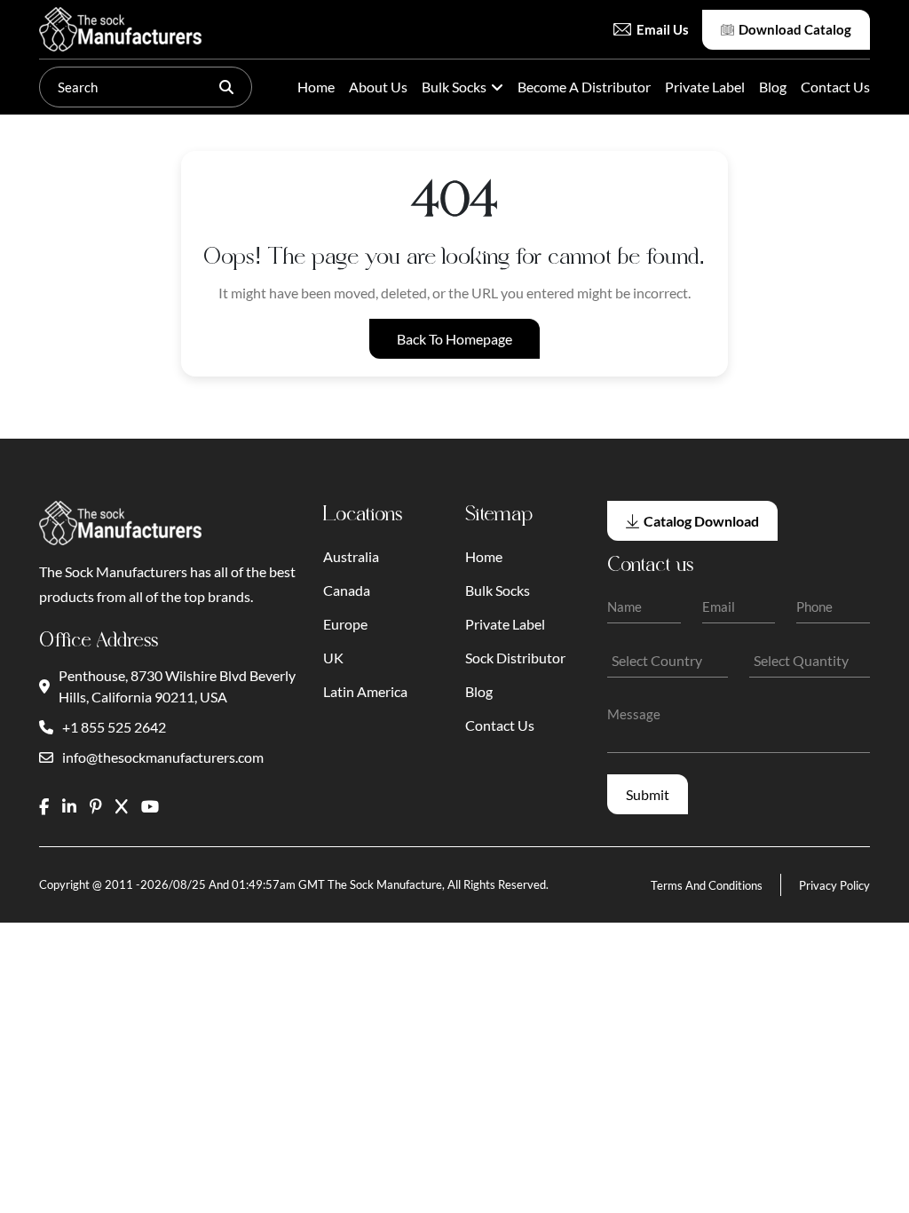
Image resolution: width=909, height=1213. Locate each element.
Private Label (705, 86)
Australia (351, 556)
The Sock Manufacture (385, 884)
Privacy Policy (834, 885)
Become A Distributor (584, 86)
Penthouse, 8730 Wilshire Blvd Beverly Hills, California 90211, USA (177, 686)
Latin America (365, 691)
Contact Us (835, 86)
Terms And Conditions (707, 885)
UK (333, 657)
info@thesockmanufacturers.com (163, 757)
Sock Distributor (515, 657)
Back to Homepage (454, 338)
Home (316, 86)
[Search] (226, 87)
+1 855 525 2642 (114, 726)
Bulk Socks (454, 86)
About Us (378, 86)
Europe (345, 623)
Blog (772, 86)
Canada (346, 590)
